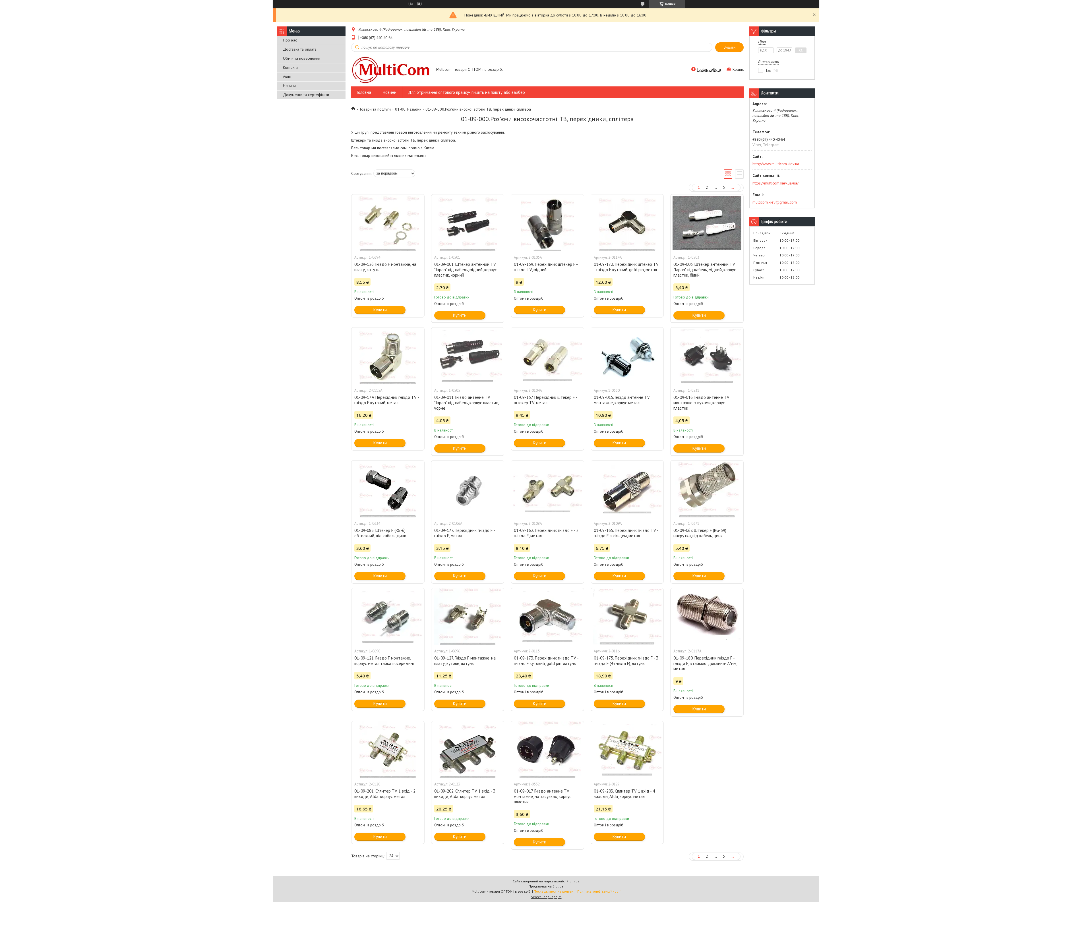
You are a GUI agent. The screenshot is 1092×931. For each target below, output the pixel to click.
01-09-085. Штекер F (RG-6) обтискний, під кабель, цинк (380, 533)
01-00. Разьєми (408, 109)
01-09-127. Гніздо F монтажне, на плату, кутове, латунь (465, 660)
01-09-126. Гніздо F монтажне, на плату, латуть (385, 267)
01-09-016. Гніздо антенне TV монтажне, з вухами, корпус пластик (701, 403)
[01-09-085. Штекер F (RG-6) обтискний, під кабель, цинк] (387, 489)
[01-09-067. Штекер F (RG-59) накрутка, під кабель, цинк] (707, 489)
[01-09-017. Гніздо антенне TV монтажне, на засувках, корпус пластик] (547, 749)
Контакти (290, 67)
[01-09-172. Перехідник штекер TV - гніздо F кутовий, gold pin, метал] (627, 222)
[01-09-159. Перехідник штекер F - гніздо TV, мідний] (547, 222)
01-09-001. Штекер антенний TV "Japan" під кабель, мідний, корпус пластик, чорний (465, 270)
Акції (287, 76)
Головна (364, 92)
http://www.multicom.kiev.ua (775, 163)
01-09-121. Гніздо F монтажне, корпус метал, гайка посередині (384, 660)
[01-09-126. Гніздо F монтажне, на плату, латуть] (387, 222)
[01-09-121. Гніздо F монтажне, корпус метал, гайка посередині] (387, 616)
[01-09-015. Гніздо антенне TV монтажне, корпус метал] (627, 355)
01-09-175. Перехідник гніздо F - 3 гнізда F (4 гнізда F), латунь (626, 660)
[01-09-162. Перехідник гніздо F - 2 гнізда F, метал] (547, 489)
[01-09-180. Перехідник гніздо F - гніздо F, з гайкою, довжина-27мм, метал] (707, 616)
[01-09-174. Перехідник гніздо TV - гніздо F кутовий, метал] (387, 355)
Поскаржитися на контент (554, 891)
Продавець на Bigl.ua (546, 886)
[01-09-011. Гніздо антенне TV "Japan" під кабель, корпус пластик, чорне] (467, 355)
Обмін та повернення (301, 58)
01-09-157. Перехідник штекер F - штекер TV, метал (545, 400)
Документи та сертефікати (306, 94)
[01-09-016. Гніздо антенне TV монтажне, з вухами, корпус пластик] (707, 355)
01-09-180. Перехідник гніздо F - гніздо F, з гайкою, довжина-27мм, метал (705, 663)
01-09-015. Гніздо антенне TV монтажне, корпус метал (622, 400)
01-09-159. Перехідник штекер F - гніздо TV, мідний (546, 267)
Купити (380, 309)
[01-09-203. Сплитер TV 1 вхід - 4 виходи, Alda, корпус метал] (627, 749)
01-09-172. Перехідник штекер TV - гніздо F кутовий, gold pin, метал (626, 267)
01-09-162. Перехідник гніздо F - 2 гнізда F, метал (546, 533)
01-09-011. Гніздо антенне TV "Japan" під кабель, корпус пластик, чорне (466, 403)
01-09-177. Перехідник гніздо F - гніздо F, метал (464, 533)
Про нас (290, 40)
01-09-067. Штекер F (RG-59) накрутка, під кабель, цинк (699, 533)
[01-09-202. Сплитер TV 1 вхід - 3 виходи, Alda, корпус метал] (467, 749)
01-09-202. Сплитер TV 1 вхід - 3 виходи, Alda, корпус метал (464, 793)
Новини (289, 85)
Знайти (729, 47)
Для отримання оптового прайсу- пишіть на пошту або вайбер (466, 92)
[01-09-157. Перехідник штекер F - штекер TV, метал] (547, 355)
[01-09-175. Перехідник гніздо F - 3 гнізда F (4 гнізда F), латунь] (627, 616)
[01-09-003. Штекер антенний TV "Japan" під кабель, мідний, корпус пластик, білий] (707, 222)
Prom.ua (573, 881)
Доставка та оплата (300, 49)
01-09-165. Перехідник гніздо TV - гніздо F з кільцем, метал (626, 533)
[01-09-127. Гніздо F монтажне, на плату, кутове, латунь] (467, 616)
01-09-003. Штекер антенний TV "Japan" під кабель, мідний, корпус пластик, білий (704, 270)
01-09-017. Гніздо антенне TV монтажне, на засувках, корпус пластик (542, 796)
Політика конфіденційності (599, 891)
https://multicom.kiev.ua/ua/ (775, 183)
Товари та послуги (375, 109)
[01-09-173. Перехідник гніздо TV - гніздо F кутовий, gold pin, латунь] (547, 616)
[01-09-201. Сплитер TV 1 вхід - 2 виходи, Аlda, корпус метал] (387, 749)
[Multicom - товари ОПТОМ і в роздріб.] (391, 69)
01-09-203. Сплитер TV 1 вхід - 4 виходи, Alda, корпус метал (624, 793)
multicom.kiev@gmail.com (774, 202)
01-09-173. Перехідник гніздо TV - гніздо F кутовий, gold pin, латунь (546, 660)
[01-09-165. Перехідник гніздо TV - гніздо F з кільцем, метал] (627, 489)
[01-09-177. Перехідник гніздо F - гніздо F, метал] (467, 489)
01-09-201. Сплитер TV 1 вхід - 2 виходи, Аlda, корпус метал (384, 793)
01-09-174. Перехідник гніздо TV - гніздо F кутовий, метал (386, 400)
